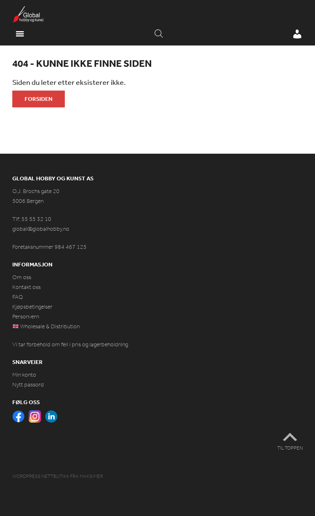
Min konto (24, 374)
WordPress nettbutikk (40, 476)
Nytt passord (28, 384)
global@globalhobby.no (40, 228)
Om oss (21, 277)
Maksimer (91, 476)
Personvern (25, 316)
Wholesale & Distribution (49, 326)
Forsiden (38, 98)
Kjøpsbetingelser (32, 306)
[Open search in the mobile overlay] (159, 34)
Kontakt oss (26, 287)
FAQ (17, 296)
